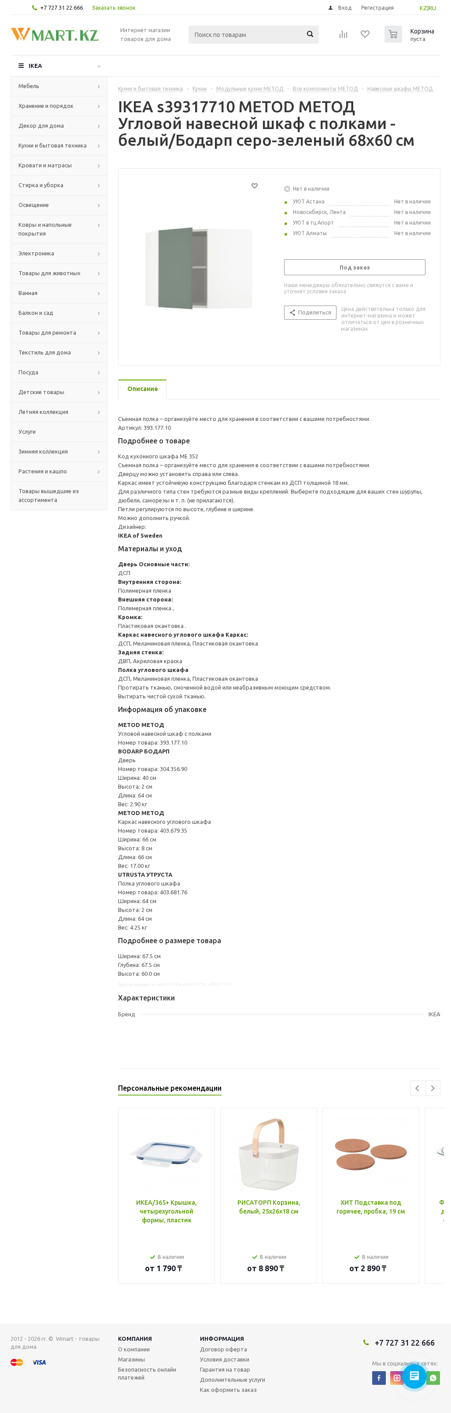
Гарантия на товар (225, 1369)
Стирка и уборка (40, 185)
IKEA (35, 66)
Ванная (27, 293)
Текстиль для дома (44, 352)
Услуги (27, 431)
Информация (222, 1339)
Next (432, 1088)
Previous (417, 1088)
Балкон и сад (35, 313)
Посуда (28, 372)
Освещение (33, 205)
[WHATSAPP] (433, 1378)
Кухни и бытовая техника (52, 145)
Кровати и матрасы (45, 165)
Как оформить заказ (228, 1390)
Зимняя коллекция (43, 451)
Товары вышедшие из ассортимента (48, 495)
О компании (134, 1349)
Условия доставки (224, 1359)
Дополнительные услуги (232, 1379)
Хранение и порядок (46, 106)
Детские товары (41, 392)
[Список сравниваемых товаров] (343, 37)
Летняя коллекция (43, 412)
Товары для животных (49, 273)
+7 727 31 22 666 (61, 7)
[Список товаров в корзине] (410, 40)
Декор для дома (41, 125)
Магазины (131, 1359)
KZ (423, 8)
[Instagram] (397, 1378)
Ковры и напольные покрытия (45, 228)
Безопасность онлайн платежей (147, 1373)
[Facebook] (379, 1378)
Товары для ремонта (47, 332)
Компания (135, 1339)
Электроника (36, 253)
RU (432, 8)
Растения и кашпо (42, 471)
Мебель (28, 86)
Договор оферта (223, 1349)
